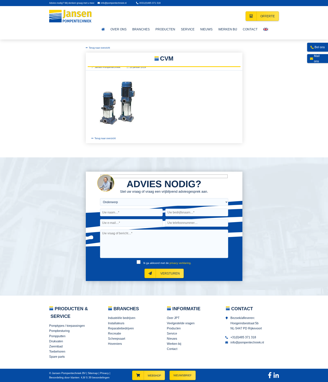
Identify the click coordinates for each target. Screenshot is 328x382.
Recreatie (114, 333)
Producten (174, 328)
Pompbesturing (59, 330)
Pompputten (57, 336)
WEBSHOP (154, 375)
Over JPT (173, 318)
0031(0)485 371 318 (150, 3)
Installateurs (116, 323)
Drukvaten (56, 341)
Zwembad (56, 346)
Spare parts (57, 356)
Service (172, 333)
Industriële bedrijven (121, 318)
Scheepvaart (116, 338)
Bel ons (320, 47)
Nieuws (172, 338)
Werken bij (174, 343)
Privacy (104, 373)
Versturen (170, 273)
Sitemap (93, 373)
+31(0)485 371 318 (243, 337)
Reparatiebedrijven (121, 328)
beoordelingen (99, 377)
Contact (172, 348)
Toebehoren (57, 351)
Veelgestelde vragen (181, 323)
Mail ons (317, 58)
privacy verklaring (180, 262)
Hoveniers (115, 343)
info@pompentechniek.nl (114, 3)
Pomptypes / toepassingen (67, 325)
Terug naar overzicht (99, 48)
